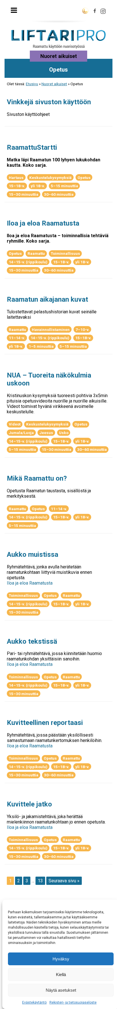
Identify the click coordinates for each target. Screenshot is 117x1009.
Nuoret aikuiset (54, 84)
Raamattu (36, 253)
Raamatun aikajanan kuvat (47, 299)
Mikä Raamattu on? (37, 478)
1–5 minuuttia (41, 346)
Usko (63, 432)
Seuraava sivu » (64, 880)
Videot (14, 424)
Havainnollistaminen (51, 329)
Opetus (84, 177)
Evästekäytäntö (34, 1002)
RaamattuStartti (32, 147)
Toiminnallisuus (65, 253)
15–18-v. (17, 186)
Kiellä (61, 974)
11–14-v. (17, 337)
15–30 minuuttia (23, 194)
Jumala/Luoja (21, 432)
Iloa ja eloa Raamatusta (43, 223)
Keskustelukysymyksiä (50, 177)
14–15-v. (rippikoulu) (28, 262)
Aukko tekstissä (32, 641)
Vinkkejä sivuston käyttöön (49, 102)
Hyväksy (61, 958)
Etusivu (32, 84)
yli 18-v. (38, 186)
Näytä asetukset (61, 990)
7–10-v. (82, 329)
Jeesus (46, 432)
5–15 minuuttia (64, 186)
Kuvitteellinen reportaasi (45, 723)
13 (40, 880)
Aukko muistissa (32, 554)
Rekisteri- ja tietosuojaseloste (73, 1002)
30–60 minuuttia (59, 194)
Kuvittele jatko (29, 804)
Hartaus (16, 177)
